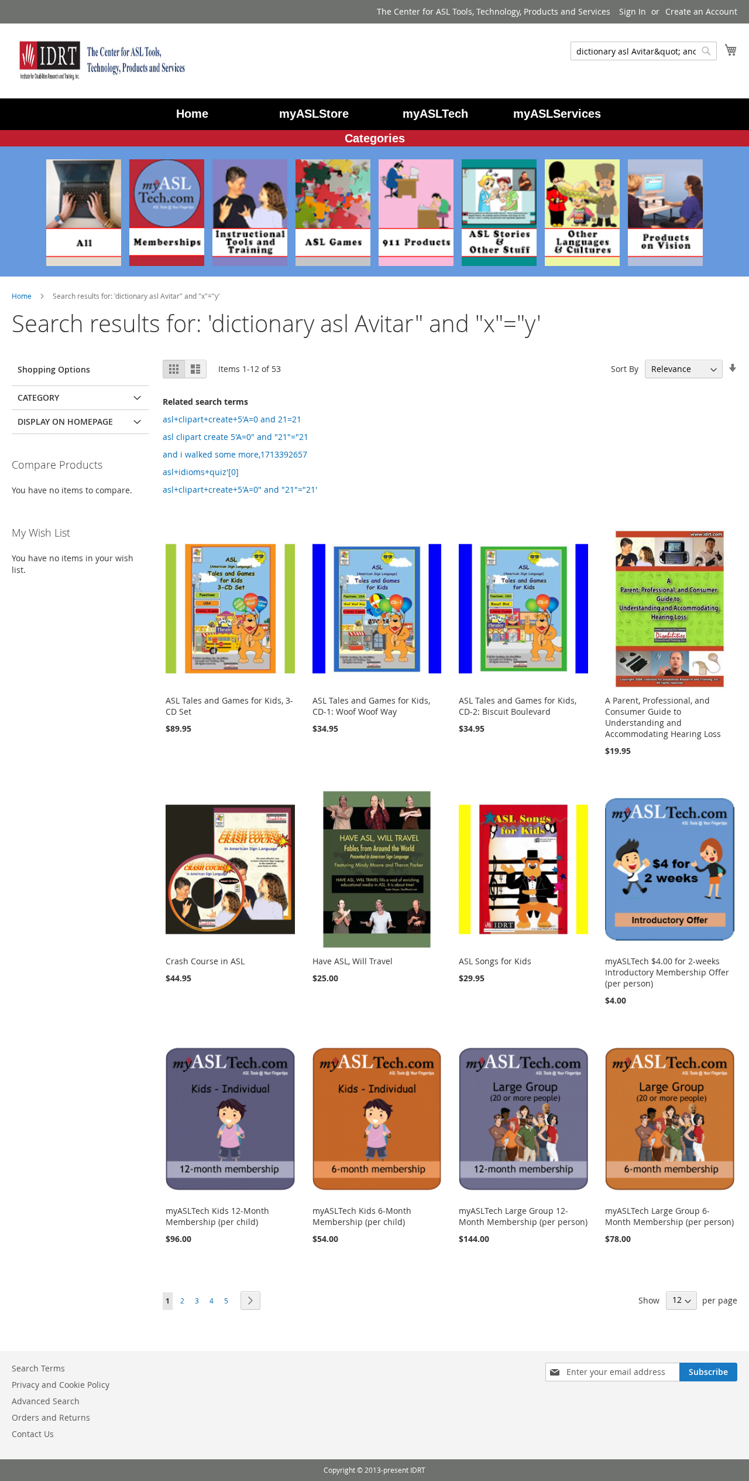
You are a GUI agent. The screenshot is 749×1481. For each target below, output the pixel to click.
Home (22, 296)
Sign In (632, 11)
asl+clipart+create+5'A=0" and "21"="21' (240, 489)
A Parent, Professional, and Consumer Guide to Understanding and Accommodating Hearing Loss (663, 717)
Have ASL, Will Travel (352, 961)
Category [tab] (38, 397)
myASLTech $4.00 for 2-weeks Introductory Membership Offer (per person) (667, 972)
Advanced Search (46, 1401)
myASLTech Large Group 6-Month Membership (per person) (669, 1216)
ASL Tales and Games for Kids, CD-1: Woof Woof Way (371, 706)
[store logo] (99, 60)
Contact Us (33, 1433)
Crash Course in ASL (205, 961)
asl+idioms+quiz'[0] (201, 471)
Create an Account (701, 11)
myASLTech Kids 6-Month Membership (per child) (361, 1216)
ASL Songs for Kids (495, 961)
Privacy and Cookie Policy (60, 1384)
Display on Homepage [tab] (65, 421)
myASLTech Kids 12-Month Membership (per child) (217, 1216)
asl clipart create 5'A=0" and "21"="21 (235, 436)
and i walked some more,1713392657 (235, 454)
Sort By (624, 368)
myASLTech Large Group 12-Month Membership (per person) (523, 1216)
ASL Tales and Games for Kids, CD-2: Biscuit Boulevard (517, 706)
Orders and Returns (51, 1417)
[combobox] (644, 51)
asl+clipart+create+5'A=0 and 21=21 (232, 419)
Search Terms (38, 1368)
